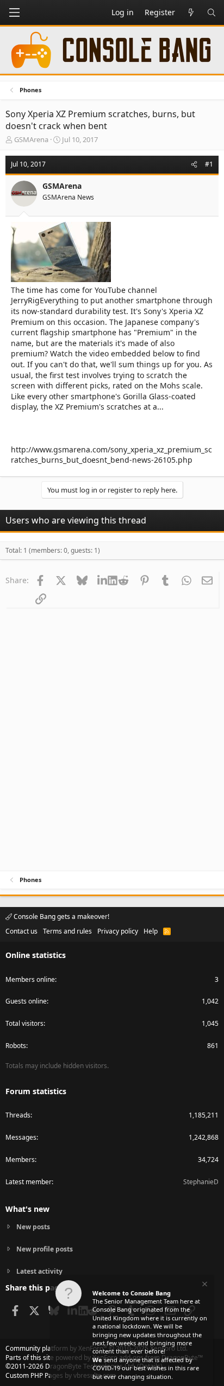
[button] (14, 12)
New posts (33, 1227)
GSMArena (31, 139)
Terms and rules (67, 931)
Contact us (21, 931)
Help (151, 931)
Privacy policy (117, 931)
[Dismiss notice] (204, 1285)
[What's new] (191, 12)
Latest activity (39, 1271)
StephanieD (201, 1181)
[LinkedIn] (102, 580)
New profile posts (44, 1249)
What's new (27, 1209)
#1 (209, 164)
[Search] (211, 12)
